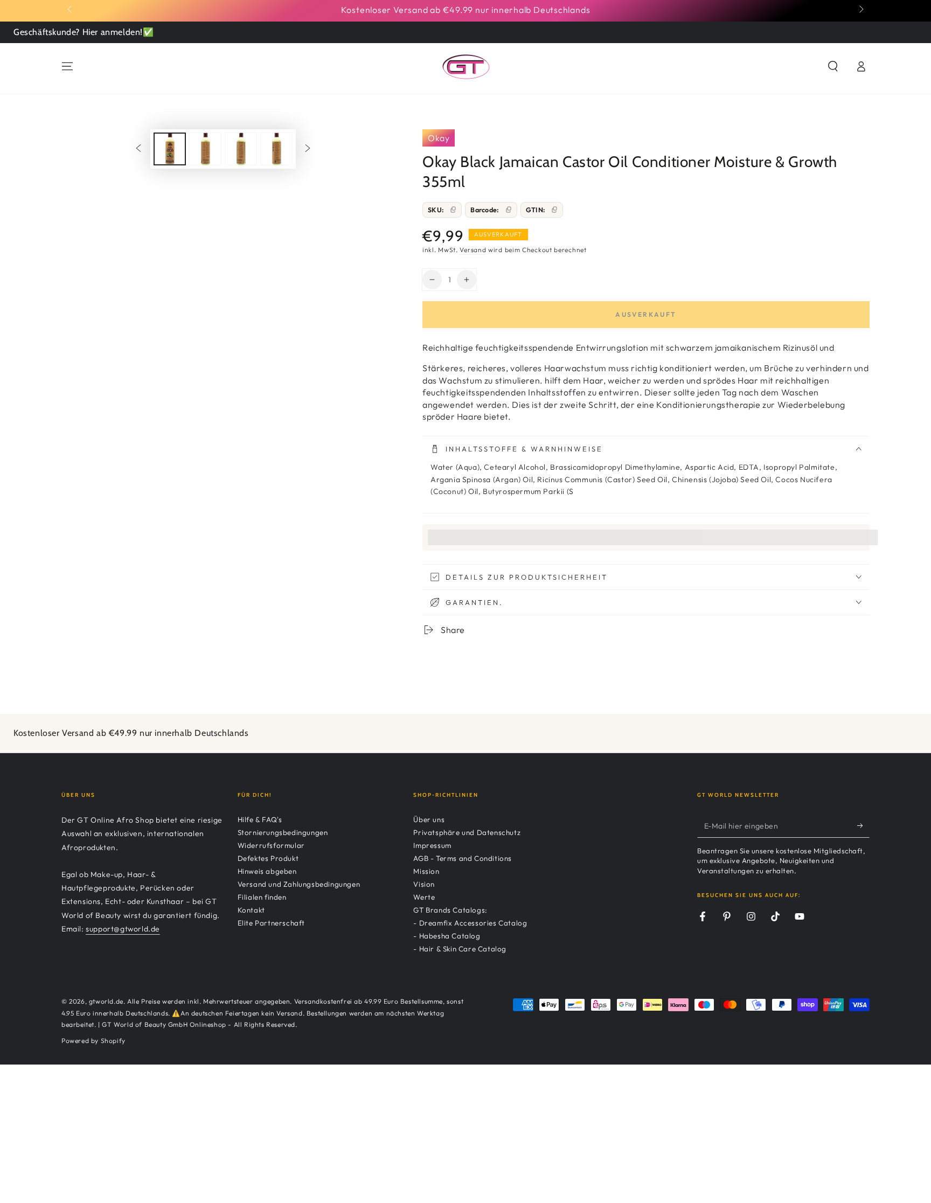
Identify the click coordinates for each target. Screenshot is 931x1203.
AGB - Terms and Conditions (462, 858)
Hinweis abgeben (267, 871)
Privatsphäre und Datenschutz (466, 832)
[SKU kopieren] (453, 209)
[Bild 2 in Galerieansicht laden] (205, 149)
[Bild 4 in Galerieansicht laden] (276, 149)
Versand (473, 250)
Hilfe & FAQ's (260, 819)
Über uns (428, 819)
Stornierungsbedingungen (283, 832)
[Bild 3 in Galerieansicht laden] (241, 149)
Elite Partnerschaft (271, 923)
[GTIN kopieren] (554, 209)
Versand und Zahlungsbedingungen (299, 884)
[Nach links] (70, 9)
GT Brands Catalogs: (450, 910)
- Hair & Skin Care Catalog (459, 948)
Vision (424, 884)
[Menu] (67, 66)
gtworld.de (106, 1001)
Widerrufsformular (271, 845)
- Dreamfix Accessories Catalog (470, 923)
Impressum (432, 845)
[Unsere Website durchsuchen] (833, 66)
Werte (424, 897)
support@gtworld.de (123, 929)
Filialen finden (262, 897)
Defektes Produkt (268, 858)
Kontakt (251, 910)
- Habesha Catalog (446, 935)
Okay (438, 138)
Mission (426, 871)
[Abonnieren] (863, 825)
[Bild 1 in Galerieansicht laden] (170, 149)
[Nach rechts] (860, 9)
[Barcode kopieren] (508, 209)
